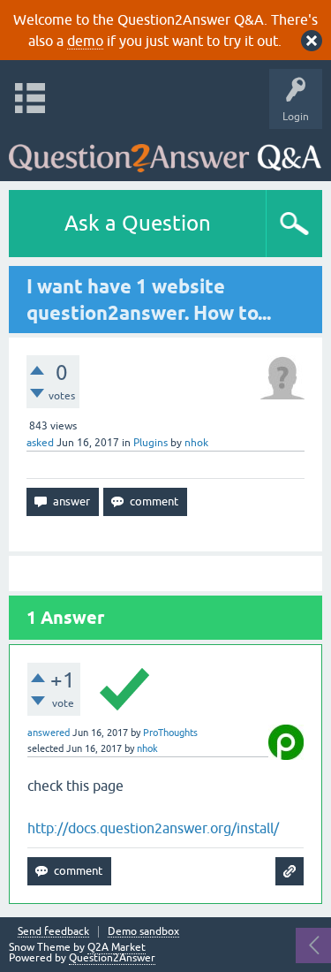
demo (85, 41)
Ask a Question (137, 223)
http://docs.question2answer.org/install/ (153, 828)
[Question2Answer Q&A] (165, 150)
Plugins (150, 443)
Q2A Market (116, 947)
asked (40, 443)
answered (48, 732)
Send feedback (53, 932)
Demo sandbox (143, 932)
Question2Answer (112, 958)
